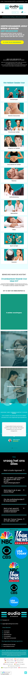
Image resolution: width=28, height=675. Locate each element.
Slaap (14, 229)
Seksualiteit (14, 213)
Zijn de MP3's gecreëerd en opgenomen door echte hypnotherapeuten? (13, 480)
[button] (2, 12)
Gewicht (14, 262)
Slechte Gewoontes (14, 115)
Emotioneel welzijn (14, 132)
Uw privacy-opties (7, 672)
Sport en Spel (14, 245)
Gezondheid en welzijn (14, 164)
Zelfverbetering (14, 197)
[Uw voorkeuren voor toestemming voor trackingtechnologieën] (2, 672)
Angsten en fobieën (14, 148)
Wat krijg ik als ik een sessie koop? (12, 491)
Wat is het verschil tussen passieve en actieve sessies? (11, 510)
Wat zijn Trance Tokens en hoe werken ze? (13, 520)
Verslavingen (14, 99)
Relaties (14, 180)
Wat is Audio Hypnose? (13, 470)
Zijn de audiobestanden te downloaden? (13, 500)
